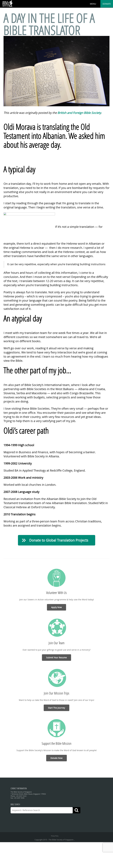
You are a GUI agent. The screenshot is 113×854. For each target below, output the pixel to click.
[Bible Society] (7, 3)
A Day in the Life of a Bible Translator (49, 23)
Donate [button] (107, 3)
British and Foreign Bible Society (79, 113)
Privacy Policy (54, 836)
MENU (93, 3)
